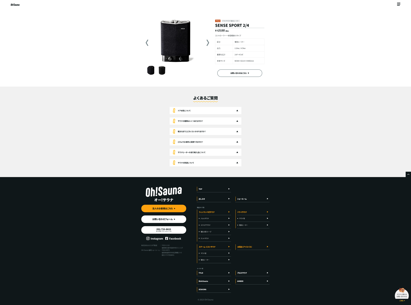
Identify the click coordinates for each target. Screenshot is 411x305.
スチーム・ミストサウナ (207, 246)
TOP (200, 189)
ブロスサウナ (242, 273)
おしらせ (202, 199)
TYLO (201, 273)
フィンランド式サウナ (207, 212)
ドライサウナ (242, 212)
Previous (147, 43)
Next (207, 43)
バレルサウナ (205, 218)
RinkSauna (203, 281)
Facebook (175, 238)
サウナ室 (242, 218)
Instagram (157, 238)
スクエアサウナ (205, 225)
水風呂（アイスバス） (244, 246)
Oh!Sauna (15, 4)
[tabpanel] (177, 41)
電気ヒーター (243, 225)
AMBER (240, 281)
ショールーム (242, 199)
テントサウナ (205, 238)
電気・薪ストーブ (206, 232)
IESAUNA (202, 289)
